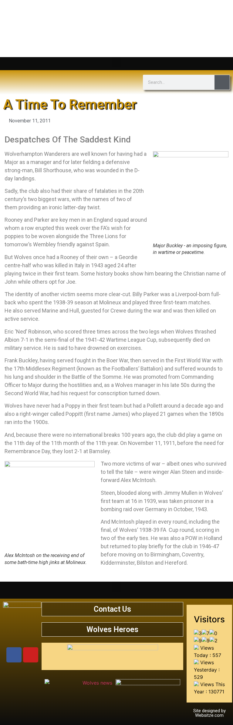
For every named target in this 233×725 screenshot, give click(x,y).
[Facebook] (14, 654)
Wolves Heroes (112, 629)
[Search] (222, 82)
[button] (116, 62)
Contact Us (112, 609)
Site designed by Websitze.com (209, 713)
